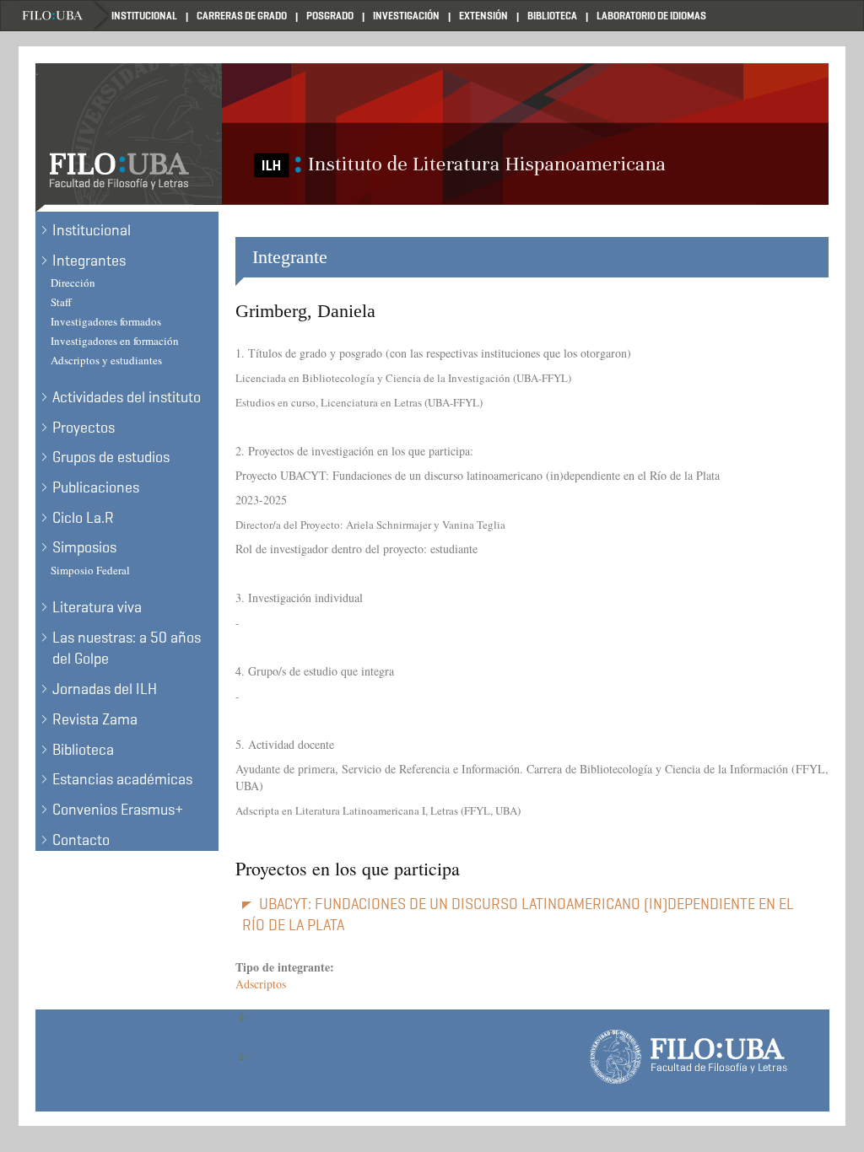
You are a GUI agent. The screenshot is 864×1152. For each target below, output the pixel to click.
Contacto (81, 840)
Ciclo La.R (83, 518)
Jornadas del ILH (104, 689)
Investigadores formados (106, 321)
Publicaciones (95, 487)
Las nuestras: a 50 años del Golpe (126, 648)
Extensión (483, 15)
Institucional (144, 15)
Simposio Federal (90, 570)
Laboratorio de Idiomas (651, 15)
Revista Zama (95, 719)
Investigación (406, 15)
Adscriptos (260, 984)
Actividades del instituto (126, 397)
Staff (61, 302)
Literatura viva (97, 607)
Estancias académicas (122, 779)
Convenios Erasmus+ (117, 809)
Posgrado (330, 15)
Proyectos (83, 427)
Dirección (73, 282)
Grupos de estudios (111, 457)
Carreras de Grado (242, 15)
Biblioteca (552, 15)
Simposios (84, 547)
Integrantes (89, 260)
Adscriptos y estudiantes (106, 360)
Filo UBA (65, 15)
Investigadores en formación (115, 340)
